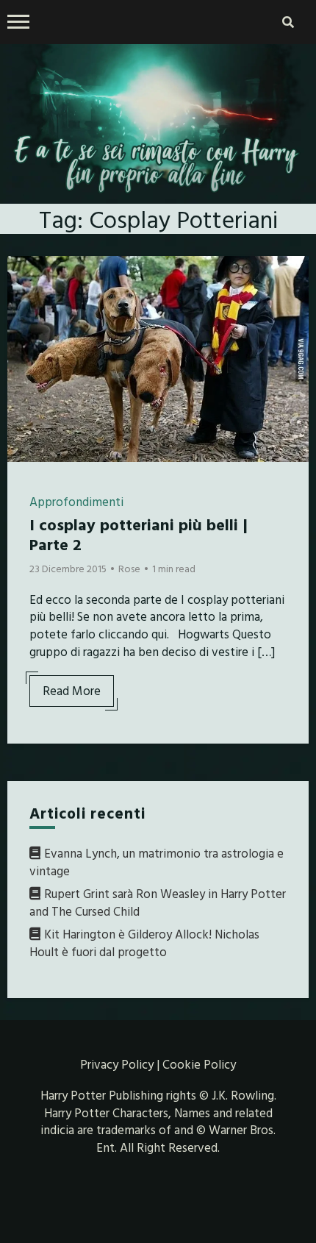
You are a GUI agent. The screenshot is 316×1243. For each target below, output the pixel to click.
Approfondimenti (76, 501)
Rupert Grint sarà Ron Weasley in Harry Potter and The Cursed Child (157, 902)
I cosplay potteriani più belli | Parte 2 (138, 533)
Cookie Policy (199, 1064)
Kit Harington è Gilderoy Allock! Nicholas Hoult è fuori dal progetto (144, 943)
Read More (72, 690)
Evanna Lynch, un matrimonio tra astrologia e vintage (156, 862)
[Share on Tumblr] (24, 329)
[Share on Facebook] (24, 276)
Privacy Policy (117, 1064)
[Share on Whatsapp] (24, 356)
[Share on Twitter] (24, 303)
